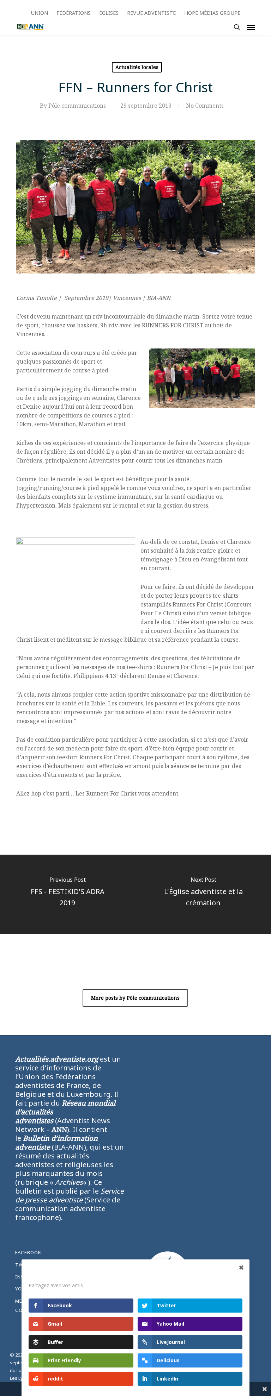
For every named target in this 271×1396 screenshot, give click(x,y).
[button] (251, 27)
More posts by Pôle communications (135, 997)
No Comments (205, 105)
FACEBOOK (28, 1252)
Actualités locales (136, 67)
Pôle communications (77, 105)
